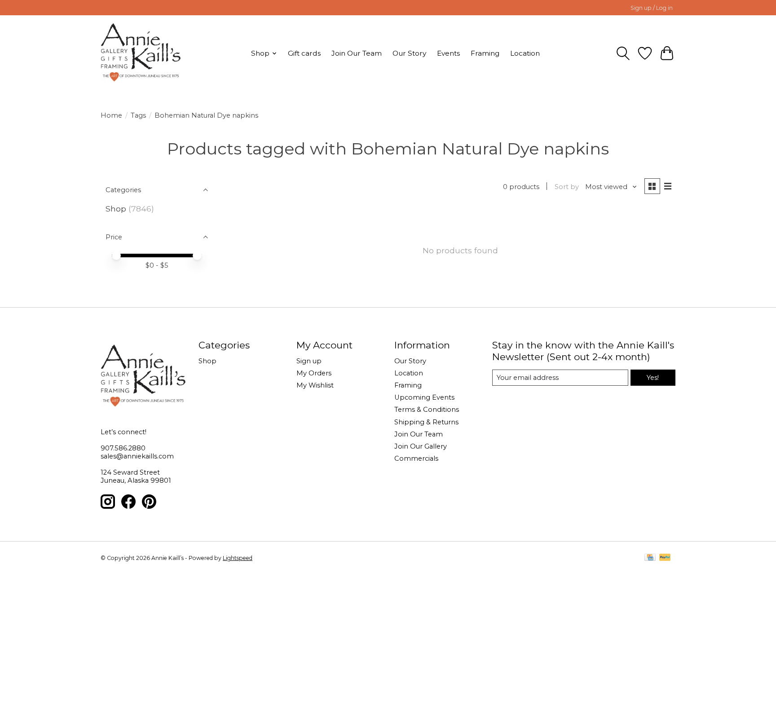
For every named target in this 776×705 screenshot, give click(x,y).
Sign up (309, 361)
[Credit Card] (650, 558)
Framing (485, 53)
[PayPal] (665, 558)
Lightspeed (237, 558)
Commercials (416, 458)
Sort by (567, 187)
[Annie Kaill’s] (141, 53)
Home (111, 115)
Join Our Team (356, 53)
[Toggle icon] (623, 53)
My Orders (313, 373)
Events (448, 53)
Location (525, 53)
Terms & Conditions (426, 409)
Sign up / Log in (651, 7)
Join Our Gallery (420, 446)
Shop (116, 208)
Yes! (653, 378)
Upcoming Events (424, 397)
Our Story (409, 53)
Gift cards (304, 53)
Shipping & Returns (426, 422)
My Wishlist (315, 385)
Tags (138, 115)
